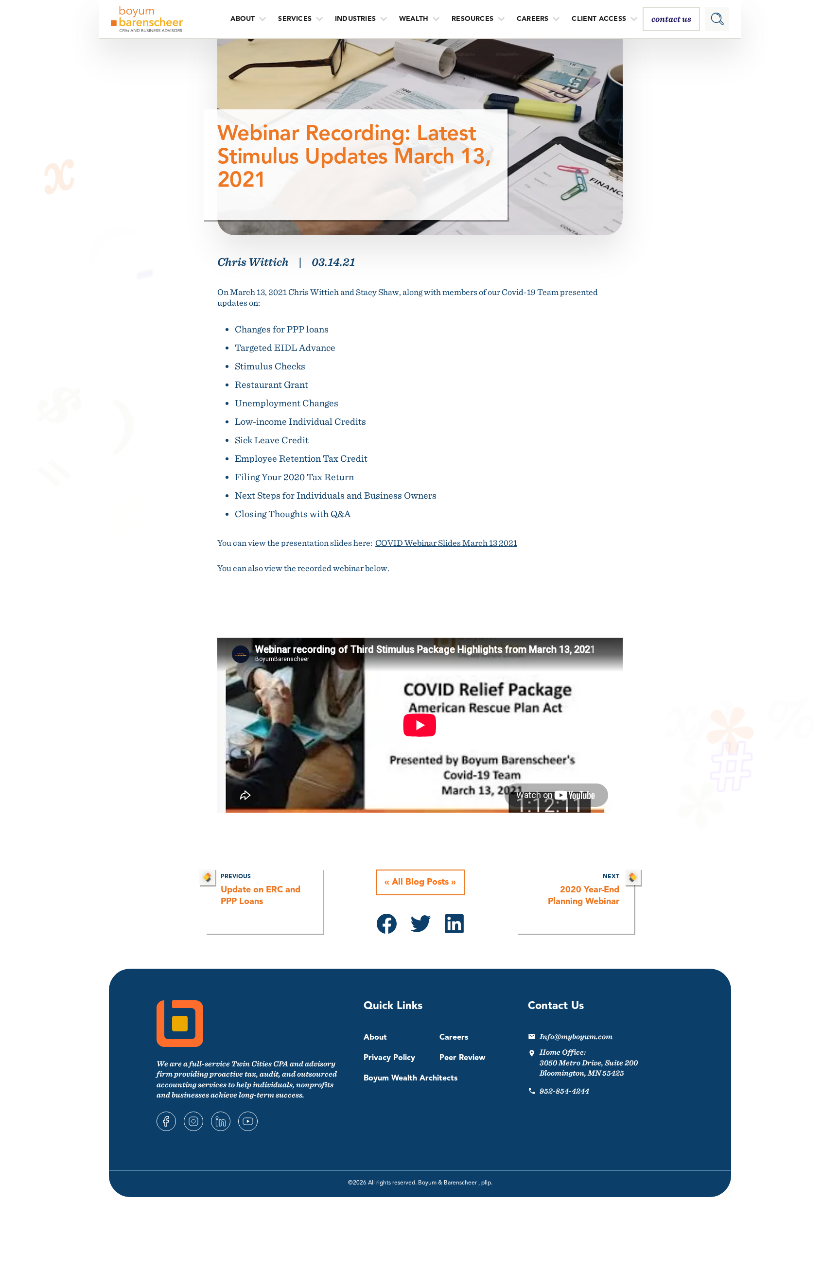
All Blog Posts (420, 882)
